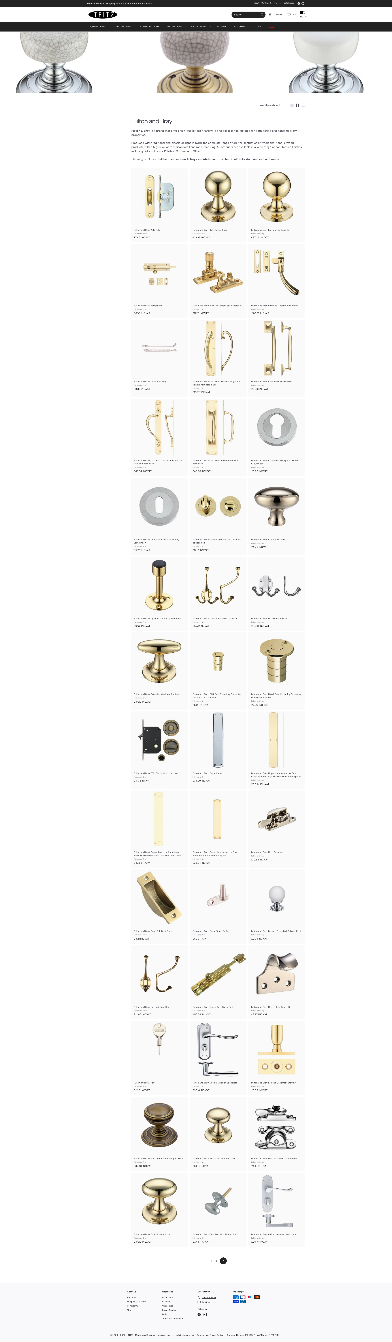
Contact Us (132, 1306)
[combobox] (248, 14)
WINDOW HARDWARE (200, 27)
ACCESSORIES (240, 27)
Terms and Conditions (172, 1318)
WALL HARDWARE (175, 27)
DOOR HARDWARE (98, 27)
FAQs (164, 1314)
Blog (129, 1310)
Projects (278, 3)
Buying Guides (169, 1310)
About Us (131, 1297)
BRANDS (258, 27)
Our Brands (266, 3)
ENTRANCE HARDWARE (149, 27)
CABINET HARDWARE (122, 27)
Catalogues (289, 3)
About (256, 3)
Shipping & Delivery (136, 1301)
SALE (271, 26)
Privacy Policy (216, 1335)
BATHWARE (222, 27)
